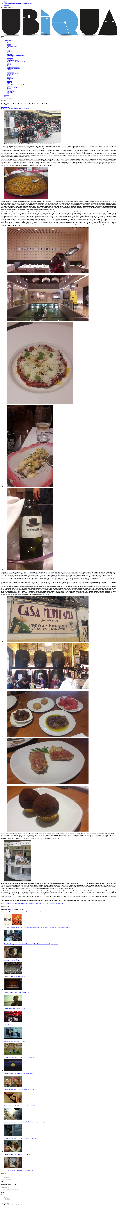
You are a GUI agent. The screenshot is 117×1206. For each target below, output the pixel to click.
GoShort (9, 59)
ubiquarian (4, 1203)
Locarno (9, 70)
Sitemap (6, 1175)
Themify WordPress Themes (18, 1204)
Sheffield (9, 77)
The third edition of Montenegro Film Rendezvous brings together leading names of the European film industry (37, 928)
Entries (6, 1198)
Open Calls (6, 95)
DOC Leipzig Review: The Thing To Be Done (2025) (19, 1170)
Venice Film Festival (12, 87)
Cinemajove (10, 47)
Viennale (9, 88)
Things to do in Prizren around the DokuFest (50, 903)
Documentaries (7, 40)
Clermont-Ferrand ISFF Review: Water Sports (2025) (19, 1106)
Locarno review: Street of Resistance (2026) (17, 976)
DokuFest (9, 54)
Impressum (6, 1177)
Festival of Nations (11, 56)
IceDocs (9, 64)
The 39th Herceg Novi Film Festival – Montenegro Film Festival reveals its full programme (31, 944)
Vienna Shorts (10, 90)
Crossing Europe (11, 50)
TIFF (8, 83)
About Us (6, 5)
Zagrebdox (9, 86)
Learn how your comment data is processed (35, 912)
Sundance (9, 82)
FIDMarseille (10, 58)
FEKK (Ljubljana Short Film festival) (16, 55)
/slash (8, 79)
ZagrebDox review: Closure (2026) (14, 1009)
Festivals (6, 42)
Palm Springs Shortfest (13, 73)
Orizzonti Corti (10, 72)
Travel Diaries (17, 108)
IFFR (8, 65)
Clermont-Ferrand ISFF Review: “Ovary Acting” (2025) (20, 1089)
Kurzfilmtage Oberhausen (13, 68)
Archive (2, 1184)
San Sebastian (10, 76)
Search (2, 36)
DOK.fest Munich (11, 53)
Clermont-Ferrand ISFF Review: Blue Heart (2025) (19, 1057)
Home (5, 2)
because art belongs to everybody (10, 1189)
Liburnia (9, 69)
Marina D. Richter (6, 107)
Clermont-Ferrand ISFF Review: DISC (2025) (17, 1154)
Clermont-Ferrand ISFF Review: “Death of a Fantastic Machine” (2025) (24, 1122)
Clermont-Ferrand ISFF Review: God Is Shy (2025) (19, 1073)
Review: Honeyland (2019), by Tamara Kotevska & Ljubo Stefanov (19, 903)
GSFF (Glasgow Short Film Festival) (16, 61)
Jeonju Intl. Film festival (13, 67)
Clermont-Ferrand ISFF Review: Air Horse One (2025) (20, 1138)
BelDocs (9, 44)
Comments (7, 1199)
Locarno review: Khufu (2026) (13, 960)
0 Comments (25, 108)
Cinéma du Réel (11, 49)
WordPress (8, 1204)
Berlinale (9, 45)
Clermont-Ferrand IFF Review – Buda (15, 1041)
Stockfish (9, 81)
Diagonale (9, 51)
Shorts (5, 41)
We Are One (10, 92)
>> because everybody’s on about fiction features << (18, 3)
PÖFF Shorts (10, 74)
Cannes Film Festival (12, 46)
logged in (10, 909)
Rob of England (8, 1025)
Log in (5, 1197)
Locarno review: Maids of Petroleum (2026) (17, 992)
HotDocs (9, 63)
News (5, 96)
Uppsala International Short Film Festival (17, 84)
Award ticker (7, 93)
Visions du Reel (11, 91)
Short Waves (10, 78)
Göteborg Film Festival (12, 60)
